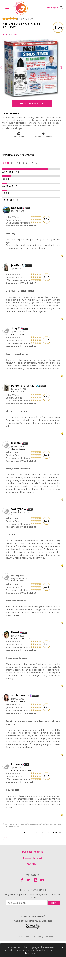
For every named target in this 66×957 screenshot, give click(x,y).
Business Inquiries (32, 851)
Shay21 (16, 328)
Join (54, 903)
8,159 (35, 696)
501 (24, 633)
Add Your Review (30, 103)
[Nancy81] (6, 210)
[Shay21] (6, 330)
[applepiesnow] (6, 697)
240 (25, 329)
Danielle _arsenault (24, 385)
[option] (33, 68)
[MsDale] (6, 445)
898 (27, 208)
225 (25, 443)
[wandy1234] (6, 511)
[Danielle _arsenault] (6, 388)
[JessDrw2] (6, 267)
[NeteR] (6, 634)
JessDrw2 (17, 265)
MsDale (16, 443)
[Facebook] (22, 880)
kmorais (16, 764)
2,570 (28, 265)
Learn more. (31, 953)
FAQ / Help (33, 864)
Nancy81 (16, 208)
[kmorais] (6, 766)
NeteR (15, 632)
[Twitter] (28, 880)
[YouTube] (42, 880)
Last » (57, 832)
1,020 (42, 386)
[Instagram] (35, 880)
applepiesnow (20, 695)
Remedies (17, 34)
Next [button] (62, 67)
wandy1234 (18, 509)
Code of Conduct (32, 857)
